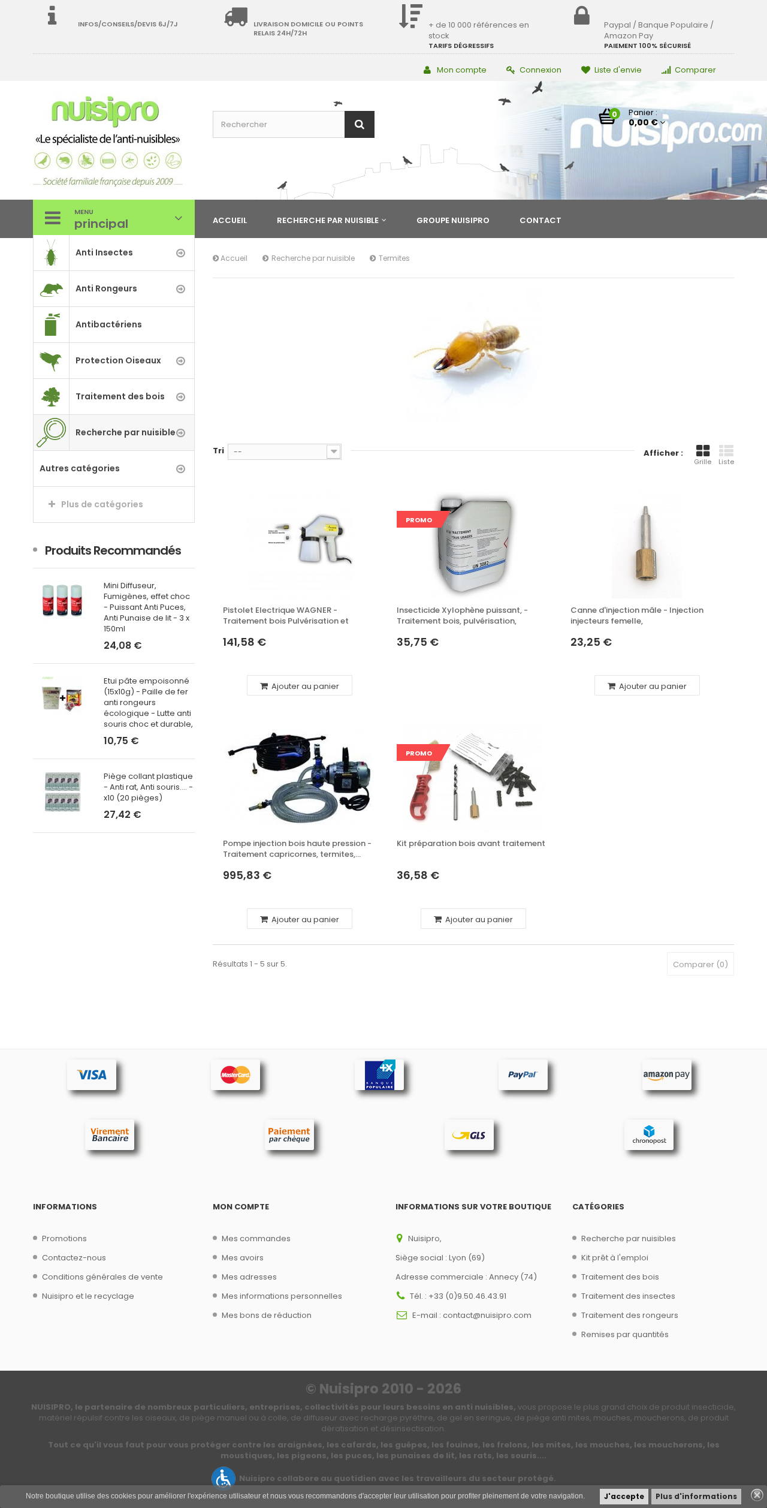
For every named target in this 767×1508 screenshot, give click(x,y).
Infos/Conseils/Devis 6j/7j (128, 24)
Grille (702, 461)
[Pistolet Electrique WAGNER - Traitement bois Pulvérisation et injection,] (299, 545)
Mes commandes (256, 1238)
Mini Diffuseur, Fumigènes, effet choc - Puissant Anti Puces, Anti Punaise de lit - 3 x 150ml (90, 607)
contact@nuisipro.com (487, 1315)
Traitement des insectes (628, 1296)
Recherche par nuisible (313, 258)
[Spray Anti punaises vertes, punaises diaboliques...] (185, 675)
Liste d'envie (618, 70)
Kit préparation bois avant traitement (471, 843)
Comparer (695, 70)
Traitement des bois (620, 1277)
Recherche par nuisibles (628, 1238)
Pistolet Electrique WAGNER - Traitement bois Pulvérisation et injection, (286, 616)
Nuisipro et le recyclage (88, 1296)
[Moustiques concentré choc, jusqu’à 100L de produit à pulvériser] (185, 601)
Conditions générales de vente (102, 1277)
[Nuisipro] (114, 142)
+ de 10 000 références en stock (478, 30)
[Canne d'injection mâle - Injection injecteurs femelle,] (647, 545)
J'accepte (624, 1496)
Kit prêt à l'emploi (614, 1257)
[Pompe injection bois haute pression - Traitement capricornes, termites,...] (299, 778)
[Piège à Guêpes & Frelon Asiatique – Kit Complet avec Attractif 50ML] (185, 749)
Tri (218, 450)
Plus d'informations (696, 1496)
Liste (726, 461)
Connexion (540, 70)
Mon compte (462, 70)
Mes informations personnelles (282, 1296)
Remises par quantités (625, 1334)
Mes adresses (249, 1277)
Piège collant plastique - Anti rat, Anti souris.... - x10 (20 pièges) (92, 787)
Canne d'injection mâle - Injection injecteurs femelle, (636, 616)
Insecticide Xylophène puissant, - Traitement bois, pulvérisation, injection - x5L (462, 616)
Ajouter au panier (304, 686)
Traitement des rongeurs (629, 1315)
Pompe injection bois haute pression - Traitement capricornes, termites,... (297, 849)
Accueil (233, 258)
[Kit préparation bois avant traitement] (473, 778)
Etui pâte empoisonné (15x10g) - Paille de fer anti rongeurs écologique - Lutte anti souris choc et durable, (92, 703)
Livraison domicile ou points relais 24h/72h (308, 28)
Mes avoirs (243, 1257)
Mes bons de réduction (267, 1315)
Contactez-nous (74, 1257)
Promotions (64, 1238)
